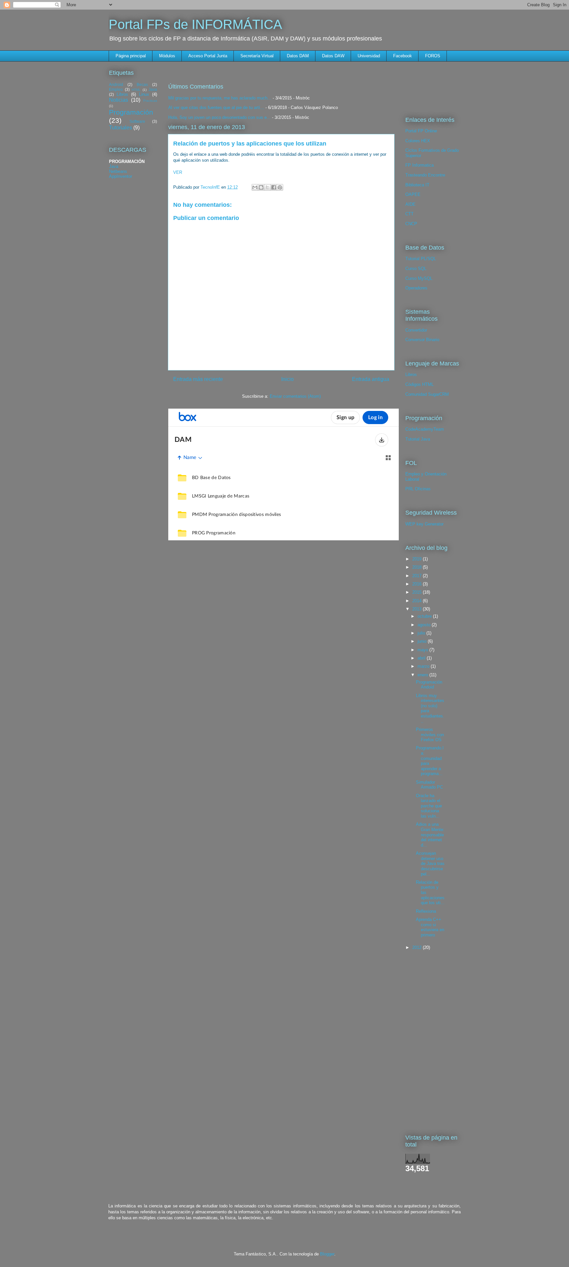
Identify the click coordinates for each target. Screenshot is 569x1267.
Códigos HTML (419, 384)
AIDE (410, 204)
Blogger (327, 1254)
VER (177, 172)
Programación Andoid (429, 685)
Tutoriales (120, 127)
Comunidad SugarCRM (427, 394)
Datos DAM (298, 55)
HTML (136, 90)
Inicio (287, 379)
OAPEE (412, 194)
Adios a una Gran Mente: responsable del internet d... (430, 834)
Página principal (131, 55)
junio (423, 641)
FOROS (432, 55)
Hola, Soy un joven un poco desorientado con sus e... (219, 117)
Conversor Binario (422, 339)
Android (116, 84)
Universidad (369, 55)
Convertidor (416, 330)
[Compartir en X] (267, 187)
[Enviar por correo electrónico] (255, 187)
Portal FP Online (421, 130)
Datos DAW (333, 55)
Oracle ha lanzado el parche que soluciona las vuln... (429, 806)
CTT (409, 213)
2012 (417, 947)
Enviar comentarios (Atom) (295, 396)
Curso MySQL (418, 278)
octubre (425, 616)
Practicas (150, 100)
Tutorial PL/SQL (420, 258)
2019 (417, 558)
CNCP (411, 223)
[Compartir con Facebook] (273, 187)
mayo (423, 649)
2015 (417, 592)
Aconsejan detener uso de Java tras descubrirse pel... (430, 863)
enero (423, 674)
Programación (131, 112)
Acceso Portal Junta (207, 55)
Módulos (167, 55)
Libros (122, 94)
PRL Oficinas (418, 488)
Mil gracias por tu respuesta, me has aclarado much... (219, 97)
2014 (417, 600)
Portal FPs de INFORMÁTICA (195, 24)
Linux (144, 94)
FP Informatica (419, 165)
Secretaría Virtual (257, 55)
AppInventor (120, 176)
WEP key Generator (424, 524)
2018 (417, 567)
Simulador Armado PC (429, 785)
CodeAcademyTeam (424, 429)
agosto (425, 624)
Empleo (116, 89)
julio (422, 633)
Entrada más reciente (198, 379)
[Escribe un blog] (261, 187)
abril (422, 658)
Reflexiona (426, 911)
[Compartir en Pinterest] (280, 187)
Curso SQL (415, 268)
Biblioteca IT (417, 184)
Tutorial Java (417, 439)
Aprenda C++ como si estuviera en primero (430, 927)
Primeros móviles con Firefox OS (430, 734)
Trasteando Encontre (425, 175)
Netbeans (118, 171)
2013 (417, 609)
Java (153, 89)
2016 (417, 583)
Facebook (402, 55)
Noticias (118, 100)
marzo (424, 666)
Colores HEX (417, 140)
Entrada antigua (370, 379)
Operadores (416, 287)
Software (137, 121)
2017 (417, 575)
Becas (142, 84)
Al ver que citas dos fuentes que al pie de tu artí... (216, 107)
